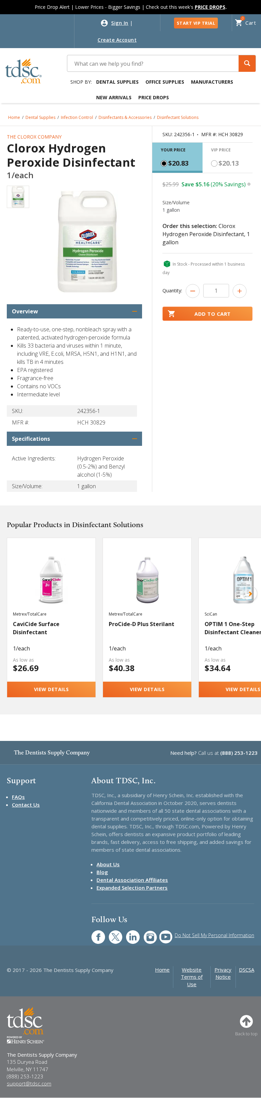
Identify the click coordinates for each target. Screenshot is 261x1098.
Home (14, 117)
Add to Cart (212, 313)
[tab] (177, 158)
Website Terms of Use (192, 977)
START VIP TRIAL (196, 23)
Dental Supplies (117, 82)
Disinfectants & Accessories (125, 117)
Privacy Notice (222, 973)
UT (162, 933)
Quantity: (172, 290)
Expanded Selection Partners (132, 887)
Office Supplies (164, 82)
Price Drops (153, 97)
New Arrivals (114, 97)
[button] (247, 63)
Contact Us (26, 804)
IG (145, 933)
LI (127, 933)
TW (112, 933)
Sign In (119, 23)
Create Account (117, 40)
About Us (108, 864)
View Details (51, 689)
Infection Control (77, 117)
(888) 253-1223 (239, 752)
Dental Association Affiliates (132, 879)
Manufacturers (212, 82)
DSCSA (246, 969)
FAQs (18, 796)
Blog (102, 872)
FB (94, 933)
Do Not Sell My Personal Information (214, 935)
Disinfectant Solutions (177, 117)
